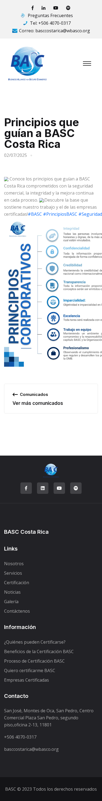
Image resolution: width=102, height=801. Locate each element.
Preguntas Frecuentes (50, 15)
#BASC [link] (35, 214)
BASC (10, 789)
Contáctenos (17, 611)
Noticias (12, 592)
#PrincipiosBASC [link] (60, 214)
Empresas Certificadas (26, 680)
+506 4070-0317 (54, 23)
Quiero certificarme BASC (29, 670)
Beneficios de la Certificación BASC (39, 651)
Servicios (13, 573)
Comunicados (34, 394)
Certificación (16, 583)
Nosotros (14, 564)
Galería (11, 602)
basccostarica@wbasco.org (62, 31)
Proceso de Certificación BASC (34, 661)
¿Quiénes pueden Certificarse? (35, 642)
